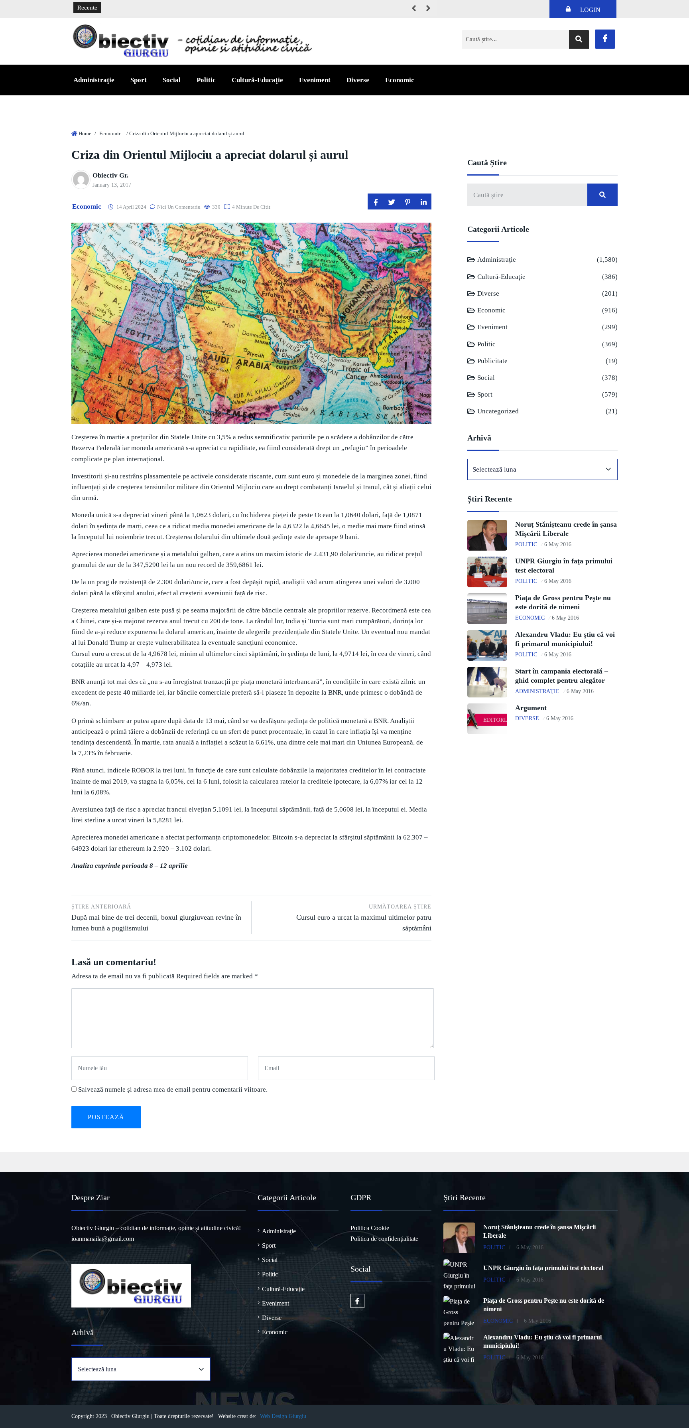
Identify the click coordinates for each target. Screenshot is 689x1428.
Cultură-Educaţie (257, 80)
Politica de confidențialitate (384, 1238)
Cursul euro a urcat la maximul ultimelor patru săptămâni (363, 918)
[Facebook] (605, 39)
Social (172, 80)
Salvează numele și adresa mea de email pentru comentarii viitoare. (173, 1089)
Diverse (357, 80)
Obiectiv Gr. (110, 175)
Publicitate (492, 361)
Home (85, 133)
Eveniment (315, 80)
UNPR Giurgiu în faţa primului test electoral (543, 1267)
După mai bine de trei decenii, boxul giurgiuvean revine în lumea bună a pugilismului (156, 918)
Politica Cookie (369, 1228)
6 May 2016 (557, 544)
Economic (399, 80)
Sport (138, 80)
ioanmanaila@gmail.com (102, 1238)
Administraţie (93, 80)
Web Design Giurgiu (283, 1416)
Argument (531, 708)
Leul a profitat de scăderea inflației (150, 8)
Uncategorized (498, 411)
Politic (206, 80)
